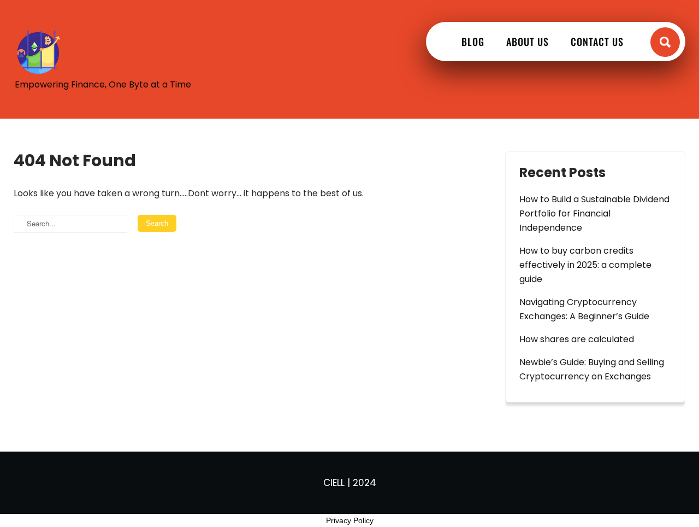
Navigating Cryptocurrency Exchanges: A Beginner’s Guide (584, 309)
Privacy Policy (350, 520)
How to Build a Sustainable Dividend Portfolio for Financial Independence (594, 213)
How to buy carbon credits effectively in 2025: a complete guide (585, 264)
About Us (527, 41)
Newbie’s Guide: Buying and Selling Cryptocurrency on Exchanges (591, 369)
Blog (472, 41)
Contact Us (597, 41)
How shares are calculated (576, 339)
